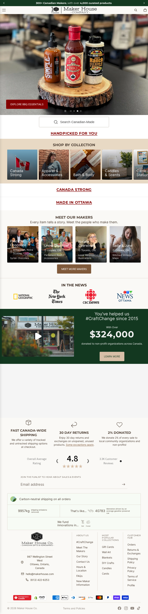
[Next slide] (143, 64)
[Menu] (4, 10)
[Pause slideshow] (65, 111)
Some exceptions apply (80, 444)
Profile (131, 585)
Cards (105, 573)
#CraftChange (84, 542)
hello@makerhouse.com (40, 573)
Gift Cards (108, 546)
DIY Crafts (108, 562)
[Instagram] (126, 608)
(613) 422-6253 (39, 579)
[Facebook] (119, 608)
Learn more (112, 356)
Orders (131, 544)
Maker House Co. (27, 608)
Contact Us (83, 561)
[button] (121, 461)
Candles (107, 568)
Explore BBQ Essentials (26, 104)
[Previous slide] (5, 64)
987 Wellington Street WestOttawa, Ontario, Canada (40, 562)
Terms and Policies (74, 608)
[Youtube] (132, 608)
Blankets (107, 557)
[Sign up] (123, 484)
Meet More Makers (74, 269)
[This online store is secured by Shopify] (39, 598)
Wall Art (106, 552)
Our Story (82, 556)
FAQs (79, 575)
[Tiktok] (138, 608)
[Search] (136, 10)
